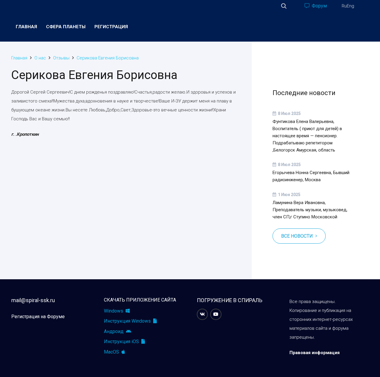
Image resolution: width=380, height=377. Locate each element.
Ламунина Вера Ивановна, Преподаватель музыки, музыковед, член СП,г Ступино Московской (310, 210)
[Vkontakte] (202, 314)
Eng (350, 6)
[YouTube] (215, 314)
